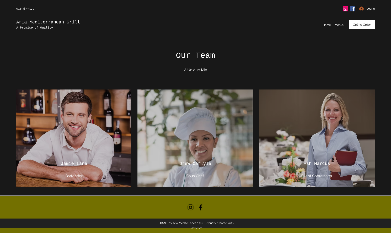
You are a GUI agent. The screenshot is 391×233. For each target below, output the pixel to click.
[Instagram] (345, 8)
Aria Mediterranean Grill (48, 22)
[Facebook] (352, 8)
